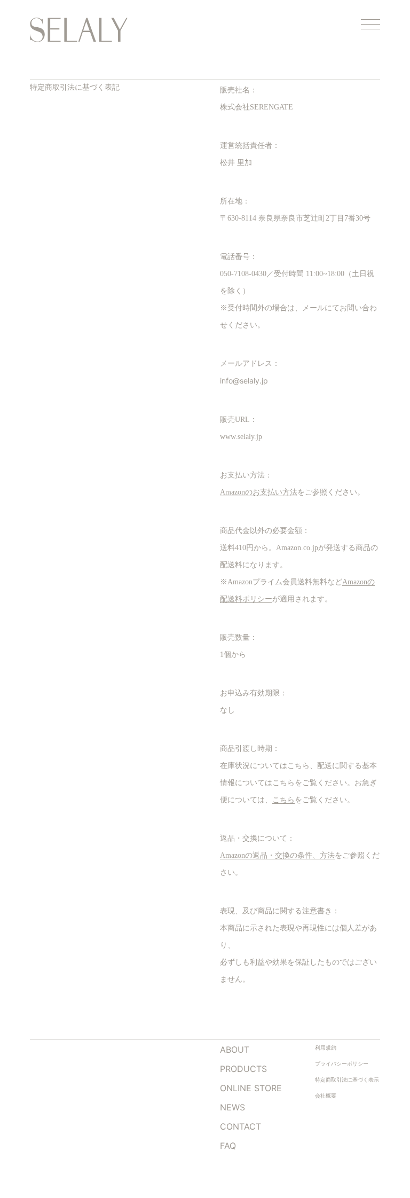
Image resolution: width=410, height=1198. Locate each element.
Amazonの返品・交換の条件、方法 (277, 855)
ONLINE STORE (251, 1088)
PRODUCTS (243, 1068)
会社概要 (325, 1096)
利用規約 (325, 1048)
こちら (283, 800)
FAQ (228, 1145)
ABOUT (234, 1049)
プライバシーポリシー (341, 1064)
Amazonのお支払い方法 (258, 492)
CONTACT (240, 1126)
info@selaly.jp (244, 380)
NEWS (232, 1107)
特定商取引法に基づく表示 (347, 1080)
